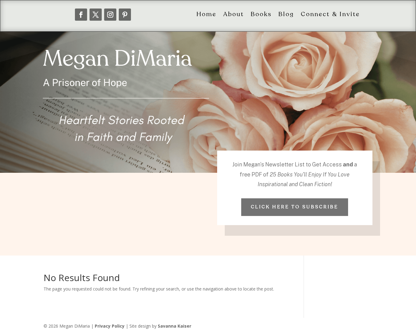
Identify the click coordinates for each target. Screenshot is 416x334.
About (233, 14)
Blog (286, 14)
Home (206, 14)
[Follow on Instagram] (110, 15)
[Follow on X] (96, 15)
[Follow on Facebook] (81, 15)
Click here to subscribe (294, 207)
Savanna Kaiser (174, 326)
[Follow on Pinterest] (125, 15)
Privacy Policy (110, 326)
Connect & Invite (330, 14)
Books (261, 14)
